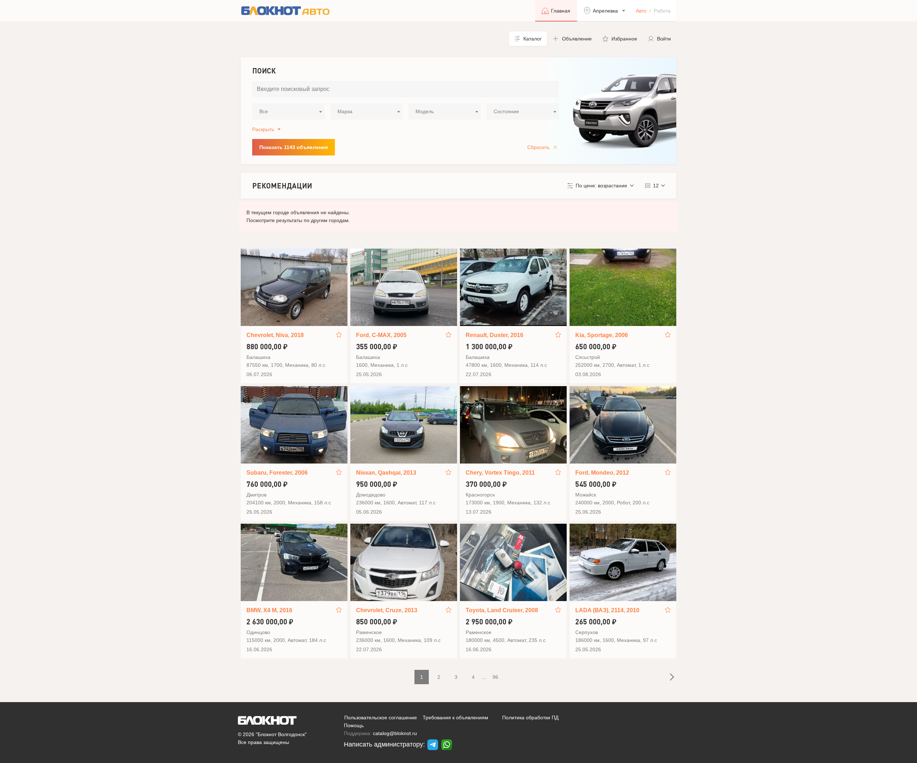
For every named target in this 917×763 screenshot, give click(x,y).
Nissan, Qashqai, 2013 (386, 473)
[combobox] (288, 111)
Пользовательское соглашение (380, 717)
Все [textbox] (263, 111)
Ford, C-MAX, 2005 (381, 335)
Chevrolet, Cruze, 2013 (386, 610)
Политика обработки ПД (530, 717)
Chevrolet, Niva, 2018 (275, 335)
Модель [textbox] (425, 111)
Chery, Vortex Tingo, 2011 (500, 473)
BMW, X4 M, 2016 (269, 610)
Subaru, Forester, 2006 (277, 473)
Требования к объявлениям (455, 717)
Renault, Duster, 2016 (494, 335)
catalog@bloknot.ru (395, 733)
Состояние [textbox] (506, 111)
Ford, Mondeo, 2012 (602, 473)
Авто (641, 11)
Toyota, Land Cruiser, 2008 (502, 610)
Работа (662, 11)
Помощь (354, 725)
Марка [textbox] (344, 111)
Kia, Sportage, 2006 (601, 335)
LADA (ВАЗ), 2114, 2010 (607, 610)
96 (495, 677)
